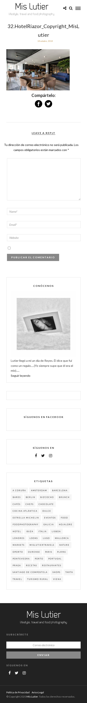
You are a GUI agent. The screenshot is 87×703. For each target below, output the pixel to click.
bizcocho (47, 497)
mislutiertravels (42, 545)
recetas (31, 565)
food (64, 518)
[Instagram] (50, 456)
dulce (46, 511)
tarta (69, 572)
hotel (17, 531)
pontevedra (21, 559)
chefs (30, 504)
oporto (18, 552)
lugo (46, 538)
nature (64, 545)
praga (17, 565)
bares (17, 497)
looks (34, 538)
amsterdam (39, 490)
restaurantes (51, 565)
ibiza (29, 531)
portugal (55, 559)
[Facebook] (36, 456)
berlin (30, 497)
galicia (49, 524)
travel (17, 579)
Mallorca (62, 538)
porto (39, 559)
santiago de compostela (30, 572)
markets (18, 545)
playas (61, 552)
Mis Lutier (32, 696)
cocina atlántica (25, 511)
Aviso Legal (38, 692)
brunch (64, 497)
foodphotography (25, 524)
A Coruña (19, 490)
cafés (16, 504)
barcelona (60, 490)
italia (42, 531)
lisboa (56, 531)
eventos (50, 518)
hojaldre (65, 524)
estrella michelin (26, 518)
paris (48, 552)
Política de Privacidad (18, 692)
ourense (34, 552)
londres (18, 538)
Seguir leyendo (20, 375)
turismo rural (37, 579)
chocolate (46, 504)
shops (56, 572)
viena (57, 579)
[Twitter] (43, 456)
